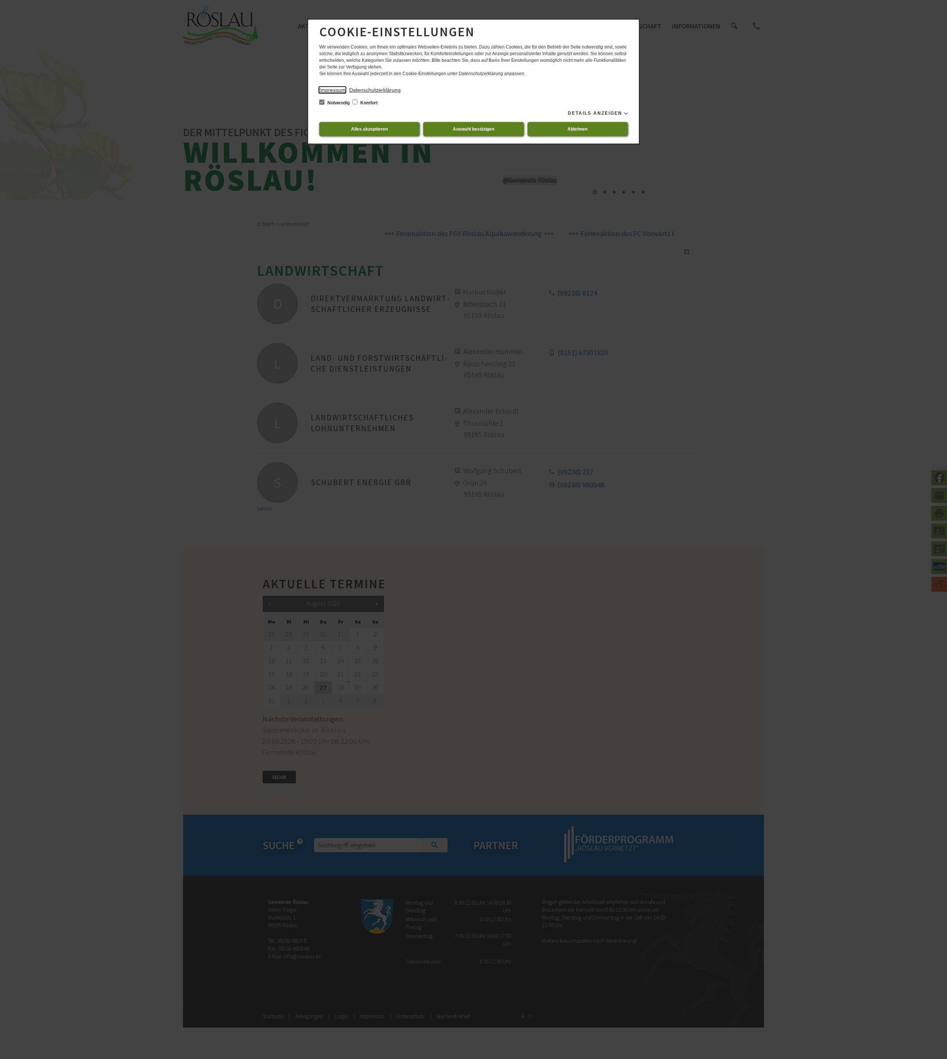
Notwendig (338, 102)
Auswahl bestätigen (473, 129)
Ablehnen (577, 129)
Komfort (368, 102)
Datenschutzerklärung (375, 90)
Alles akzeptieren (369, 129)
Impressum (332, 90)
